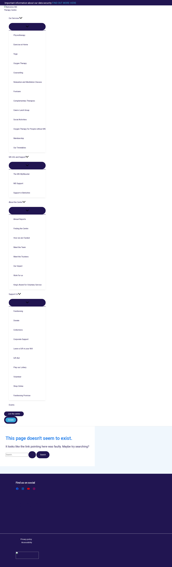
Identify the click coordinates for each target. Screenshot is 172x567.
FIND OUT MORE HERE (63, 3)
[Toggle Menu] (27, 26)
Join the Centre (26, 521)
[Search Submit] (32, 454)
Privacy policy (26, 539)
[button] (20, 18)
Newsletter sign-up (28, 518)
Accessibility (26, 542)
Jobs (22, 524)
